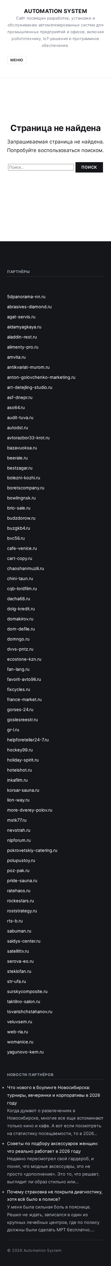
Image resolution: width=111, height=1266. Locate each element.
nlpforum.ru (19, 840)
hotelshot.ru (19, 770)
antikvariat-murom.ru (28, 367)
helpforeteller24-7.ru (28, 740)
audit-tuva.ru (20, 417)
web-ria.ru (17, 1031)
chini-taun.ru (20, 578)
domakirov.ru (20, 619)
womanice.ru (20, 1042)
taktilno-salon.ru (23, 1001)
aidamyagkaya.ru (24, 327)
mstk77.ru (17, 820)
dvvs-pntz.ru (20, 649)
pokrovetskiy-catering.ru (32, 850)
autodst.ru (17, 427)
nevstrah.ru (18, 830)
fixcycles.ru (18, 689)
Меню (16, 60)
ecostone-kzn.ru (24, 659)
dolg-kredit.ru (21, 609)
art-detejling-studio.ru (29, 387)
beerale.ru (17, 458)
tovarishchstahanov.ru (29, 1011)
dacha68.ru (18, 598)
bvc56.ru (16, 538)
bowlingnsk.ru (21, 498)
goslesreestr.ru (22, 719)
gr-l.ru (13, 729)
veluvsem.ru (19, 1021)
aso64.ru (16, 407)
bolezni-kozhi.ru (23, 477)
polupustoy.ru (21, 860)
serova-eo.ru (20, 961)
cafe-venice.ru (22, 548)
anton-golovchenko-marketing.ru (41, 377)
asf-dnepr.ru (20, 397)
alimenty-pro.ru (22, 347)
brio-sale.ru (18, 508)
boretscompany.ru (25, 488)
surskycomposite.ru (27, 991)
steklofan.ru (19, 971)
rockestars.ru (20, 900)
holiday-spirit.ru (23, 760)
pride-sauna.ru (22, 880)
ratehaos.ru (18, 890)
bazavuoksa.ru (22, 448)
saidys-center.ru (24, 941)
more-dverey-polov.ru (29, 810)
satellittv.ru (18, 951)
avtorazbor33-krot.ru (28, 437)
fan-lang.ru (18, 669)
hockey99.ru (20, 750)
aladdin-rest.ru (22, 337)
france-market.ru (24, 699)
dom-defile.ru (21, 629)
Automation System (55, 11)
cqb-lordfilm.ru (22, 588)
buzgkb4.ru (18, 528)
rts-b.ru (15, 921)
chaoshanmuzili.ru (25, 568)
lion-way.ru (18, 800)
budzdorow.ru (21, 518)
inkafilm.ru (17, 780)
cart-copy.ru (19, 558)
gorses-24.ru (20, 709)
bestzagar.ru (20, 468)
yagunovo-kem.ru (25, 1052)
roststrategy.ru (22, 911)
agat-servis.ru (21, 317)
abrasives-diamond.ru (29, 306)
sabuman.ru (19, 931)
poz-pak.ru (18, 870)
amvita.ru (16, 357)
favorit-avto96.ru (24, 679)
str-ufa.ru (16, 981)
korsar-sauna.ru (23, 790)
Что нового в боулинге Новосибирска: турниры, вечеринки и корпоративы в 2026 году (53, 1095)
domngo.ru (18, 639)
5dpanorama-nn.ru (26, 296)
